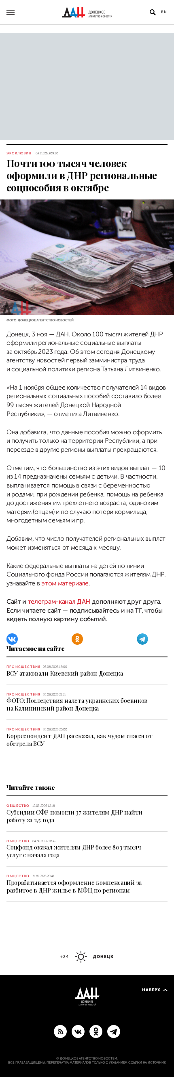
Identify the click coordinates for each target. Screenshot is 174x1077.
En (164, 12)
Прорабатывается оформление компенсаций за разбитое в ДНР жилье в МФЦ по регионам (74, 886)
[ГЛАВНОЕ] (113, 1031)
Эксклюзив (19, 153)
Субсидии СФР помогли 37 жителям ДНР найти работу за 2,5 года (74, 816)
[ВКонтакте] (12, 639)
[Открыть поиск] (152, 12)
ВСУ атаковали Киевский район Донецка (64, 673)
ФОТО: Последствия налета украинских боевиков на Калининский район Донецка (77, 704)
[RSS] (60, 1031)
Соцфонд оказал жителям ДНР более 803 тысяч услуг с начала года (73, 851)
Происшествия (23, 667)
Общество (18, 806)
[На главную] (87, 12)
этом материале (65, 583)
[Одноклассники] (77, 639)
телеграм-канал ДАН (59, 601)
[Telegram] (142, 639)
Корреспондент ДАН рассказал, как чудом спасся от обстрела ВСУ (79, 740)
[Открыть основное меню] (10, 12)
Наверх (151, 990)
